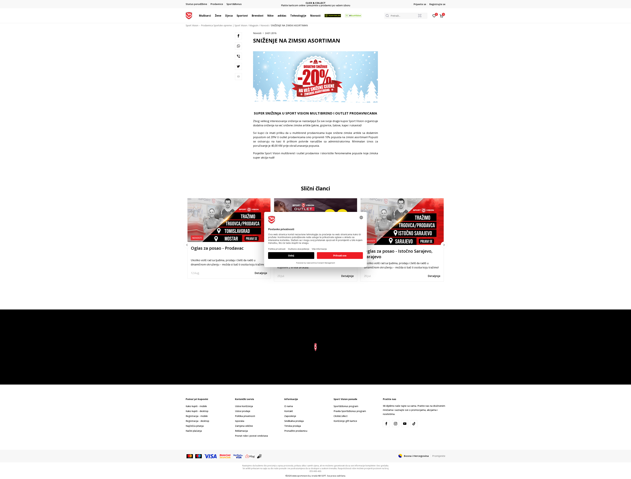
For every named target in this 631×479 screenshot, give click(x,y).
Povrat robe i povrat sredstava (251, 435)
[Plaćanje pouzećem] (259, 456)
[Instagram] (395, 423)
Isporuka (239, 420)
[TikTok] (414, 423)
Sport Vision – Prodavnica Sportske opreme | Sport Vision (216, 25)
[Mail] (238, 76)
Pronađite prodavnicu (295, 430)
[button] (213, 16)
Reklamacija (241, 430)
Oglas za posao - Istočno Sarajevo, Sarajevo (398, 254)
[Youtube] (404, 423)
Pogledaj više (333, 5)
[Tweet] (238, 66)
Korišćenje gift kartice (345, 420)
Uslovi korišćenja (244, 406)
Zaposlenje (290, 416)
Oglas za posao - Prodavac (217, 248)
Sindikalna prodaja (294, 420)
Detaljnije (261, 273)
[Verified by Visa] (238, 456)
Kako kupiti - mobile (196, 406)
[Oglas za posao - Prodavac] (228, 220)
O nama (288, 406)
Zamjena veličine (244, 425)
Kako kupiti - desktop (197, 411)
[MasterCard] (190, 456)
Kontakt (288, 411)
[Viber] (238, 56)
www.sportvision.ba (301, 475)
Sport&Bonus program (346, 406)
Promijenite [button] (438, 455)
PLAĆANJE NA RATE (315, 3)
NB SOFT (322, 475)
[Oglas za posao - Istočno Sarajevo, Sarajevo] (402, 221)
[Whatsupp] (238, 46)
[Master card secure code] (225, 456)
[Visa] (210, 456)
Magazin (253, 25)
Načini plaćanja (194, 430)
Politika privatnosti (245, 416)
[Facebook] (238, 36)
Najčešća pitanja (195, 425)
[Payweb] (250, 456)
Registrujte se (437, 4)
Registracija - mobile (197, 416)
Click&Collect (341, 416)
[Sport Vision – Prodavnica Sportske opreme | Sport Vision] (189, 15)
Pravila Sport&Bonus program (350, 411)
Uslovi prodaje (242, 411)
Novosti (264, 25)
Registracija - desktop (197, 420)
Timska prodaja (292, 425)
